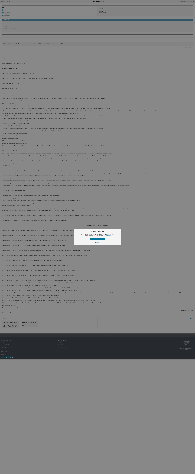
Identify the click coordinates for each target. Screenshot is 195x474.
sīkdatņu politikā (108, 235)
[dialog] (97, 237)
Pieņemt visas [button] (97, 238)
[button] (97, 242)
